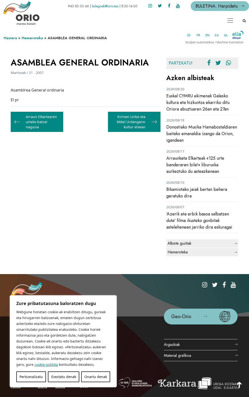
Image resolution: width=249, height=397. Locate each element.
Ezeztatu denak (63, 376)
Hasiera (10, 38)
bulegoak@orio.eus (105, 6)
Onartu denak (95, 376)
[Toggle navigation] (230, 20)
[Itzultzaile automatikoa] (237, 35)
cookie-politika (46, 364)
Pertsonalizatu (31, 376)
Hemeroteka (32, 38)
